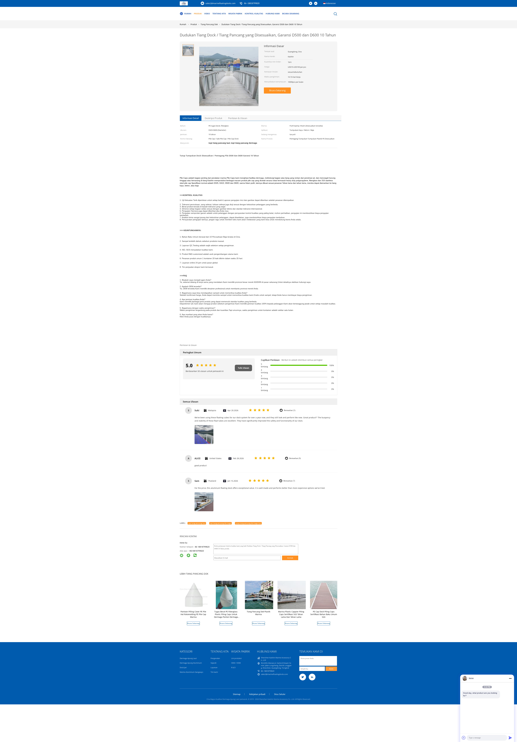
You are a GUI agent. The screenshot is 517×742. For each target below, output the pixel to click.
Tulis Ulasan (243, 368)
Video (207, 13)
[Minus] (510, 678)
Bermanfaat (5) (289, 410)
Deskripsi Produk (213, 118)
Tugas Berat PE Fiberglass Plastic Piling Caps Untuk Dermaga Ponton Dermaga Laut (226, 615)
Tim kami (214, 672)
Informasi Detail (191, 118)
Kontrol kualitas (254, 13)
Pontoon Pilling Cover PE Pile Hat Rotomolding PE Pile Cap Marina (193, 614)
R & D (233, 667)
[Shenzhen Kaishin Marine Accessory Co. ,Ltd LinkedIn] (316, 3)
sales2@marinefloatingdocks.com (220, 3)
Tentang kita (219, 13)
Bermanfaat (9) (295, 458)
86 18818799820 (202, 546)
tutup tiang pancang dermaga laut (248, 523)
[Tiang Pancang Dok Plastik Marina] (259, 594)
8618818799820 (197, 551)
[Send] (510, 738)
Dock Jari (183, 667)
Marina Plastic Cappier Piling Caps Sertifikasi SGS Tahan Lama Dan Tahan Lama (291, 614)
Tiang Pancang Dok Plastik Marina (258, 613)
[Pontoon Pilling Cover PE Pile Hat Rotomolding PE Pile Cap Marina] (194, 594)
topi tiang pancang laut (196, 523)
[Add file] (464, 738)
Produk (198, 13)
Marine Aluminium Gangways (191, 672)
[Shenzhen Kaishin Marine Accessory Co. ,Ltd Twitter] (311, 3)
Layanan (214, 667)
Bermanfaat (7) (289, 481)
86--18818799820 (251, 3)
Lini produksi (236, 658)
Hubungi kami (273, 13)
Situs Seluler (279, 694)
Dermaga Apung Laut (188, 658)
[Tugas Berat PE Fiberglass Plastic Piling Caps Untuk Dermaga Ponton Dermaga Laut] (226, 594)
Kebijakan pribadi (257, 694)
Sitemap (236, 694)
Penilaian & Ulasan (237, 118)
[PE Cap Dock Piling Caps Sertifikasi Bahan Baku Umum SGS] (324, 594)
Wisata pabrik (235, 13)
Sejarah (213, 663)
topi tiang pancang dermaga (220, 523)
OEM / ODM (236, 663)
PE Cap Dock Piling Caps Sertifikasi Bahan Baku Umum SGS (323, 614)
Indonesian (331, 3)
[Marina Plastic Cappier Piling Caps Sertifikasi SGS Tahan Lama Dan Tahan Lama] (291, 594)
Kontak (290, 558)
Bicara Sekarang (290, 13)
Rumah (187, 13)
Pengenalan (215, 658)
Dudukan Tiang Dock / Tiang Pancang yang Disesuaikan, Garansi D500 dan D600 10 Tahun (261, 24)
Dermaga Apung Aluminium (191, 663)
